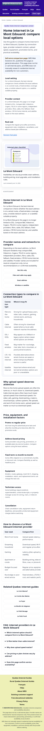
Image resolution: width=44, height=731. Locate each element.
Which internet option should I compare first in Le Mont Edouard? (19, 633)
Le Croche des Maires (22, 596)
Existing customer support (21, 13)
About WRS (22, 691)
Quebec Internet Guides (22, 678)
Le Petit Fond (22, 616)
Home (3, 20)
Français (25, 9)
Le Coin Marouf (22, 591)
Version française (10, 135)
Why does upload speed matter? (20, 647)
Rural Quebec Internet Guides (22, 681)
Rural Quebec (14, 9)
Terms (22, 704)
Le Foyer (22, 601)
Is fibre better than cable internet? (21, 641)
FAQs (32, 9)
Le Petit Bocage (22, 611)
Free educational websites (22, 698)
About (38, 9)
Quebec (5, 9)
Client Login (36, 13)
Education (6, 13)
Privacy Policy (22, 701)
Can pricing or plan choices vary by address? (20, 654)
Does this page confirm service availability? (18, 663)
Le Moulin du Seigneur (22, 606)
